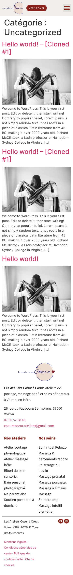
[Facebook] (60, 521)
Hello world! (20, 259)
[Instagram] (66, 521)
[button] (67, 8)
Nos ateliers (15, 438)
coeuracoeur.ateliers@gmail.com (29, 425)
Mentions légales (15, 541)
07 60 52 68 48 (15, 419)
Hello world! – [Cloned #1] (35, 48)
